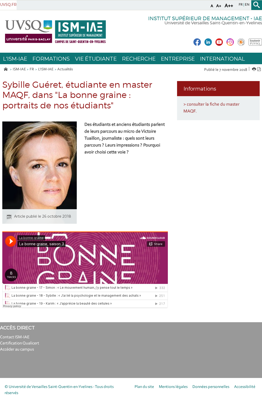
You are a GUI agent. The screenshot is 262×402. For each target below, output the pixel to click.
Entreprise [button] (178, 58)
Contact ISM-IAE (14, 337)
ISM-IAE (19, 69)
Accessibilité (244, 387)
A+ (218, 6)
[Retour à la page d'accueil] (55, 31)
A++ (229, 5)
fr (241, 5)
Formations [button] (51, 58)
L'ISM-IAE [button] (15, 58)
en (247, 5)
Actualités (65, 69)
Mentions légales (173, 387)
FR (32, 69)
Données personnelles (210, 387)
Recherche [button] (139, 58)
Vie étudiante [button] (96, 58)
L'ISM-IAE (45, 69)
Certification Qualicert (19, 343)
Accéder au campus (17, 349)
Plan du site (144, 387)
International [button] (222, 58)
